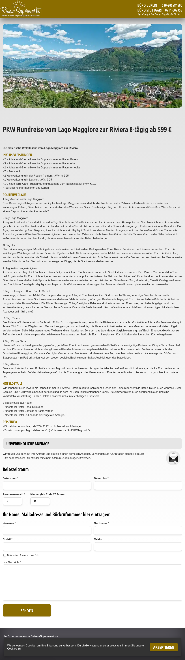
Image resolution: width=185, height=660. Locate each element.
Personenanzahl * (14, 494)
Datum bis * (101, 478)
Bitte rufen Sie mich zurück (23, 555)
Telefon (98, 539)
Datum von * (10, 478)
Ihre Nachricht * (12, 562)
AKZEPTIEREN (163, 647)
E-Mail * (7, 539)
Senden (27, 610)
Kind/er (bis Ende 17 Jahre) (47, 494)
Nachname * (101, 523)
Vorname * (9, 523)
